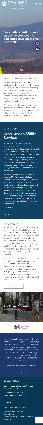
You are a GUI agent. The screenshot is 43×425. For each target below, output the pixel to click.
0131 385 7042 (20, 407)
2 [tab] (8, 214)
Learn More (13, 286)
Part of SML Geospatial (13, 395)
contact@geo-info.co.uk (13, 411)
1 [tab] (5, 214)
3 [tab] (12, 214)
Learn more (9, 208)
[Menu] (40, 3)
